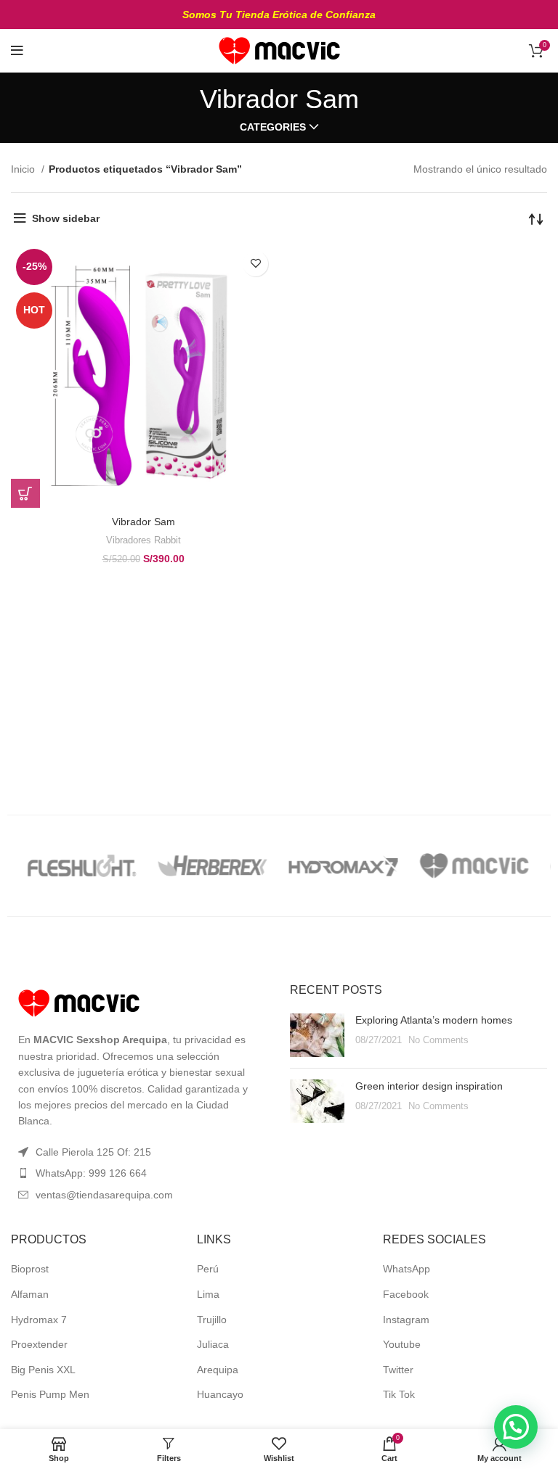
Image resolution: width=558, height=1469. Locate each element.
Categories (273, 127)
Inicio (24, 169)
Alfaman (30, 1294)
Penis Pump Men (50, 1394)
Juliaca (213, 1344)
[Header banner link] (279, 14)
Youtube (402, 1344)
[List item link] (139, 1173)
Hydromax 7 (39, 1319)
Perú (208, 1269)
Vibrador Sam (143, 521)
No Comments (438, 1040)
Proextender (39, 1344)
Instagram (406, 1319)
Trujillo (212, 1319)
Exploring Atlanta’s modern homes (433, 1020)
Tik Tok (399, 1394)
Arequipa (217, 1369)
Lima (208, 1294)
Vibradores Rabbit (143, 540)
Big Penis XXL (43, 1369)
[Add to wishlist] (255, 263)
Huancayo (220, 1394)
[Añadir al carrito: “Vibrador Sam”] (25, 493)
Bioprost (30, 1269)
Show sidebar (66, 218)
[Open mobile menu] (17, 50)
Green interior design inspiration (429, 1086)
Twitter (398, 1369)
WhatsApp (406, 1269)
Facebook (406, 1294)
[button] (516, 1427)
